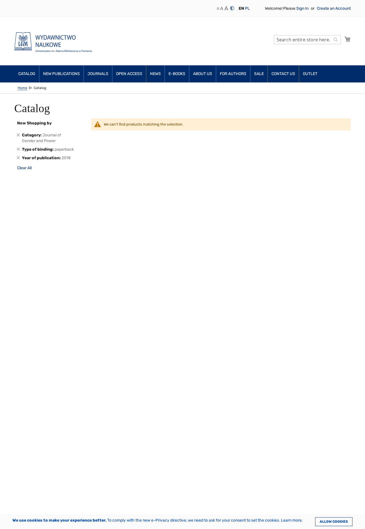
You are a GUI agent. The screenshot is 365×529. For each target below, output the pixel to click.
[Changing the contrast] (232, 8)
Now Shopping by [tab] (34, 123)
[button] (241, 8)
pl (247, 8)
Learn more (291, 520)
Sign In (302, 8)
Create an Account (334, 8)
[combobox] (307, 39)
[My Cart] (347, 39)
